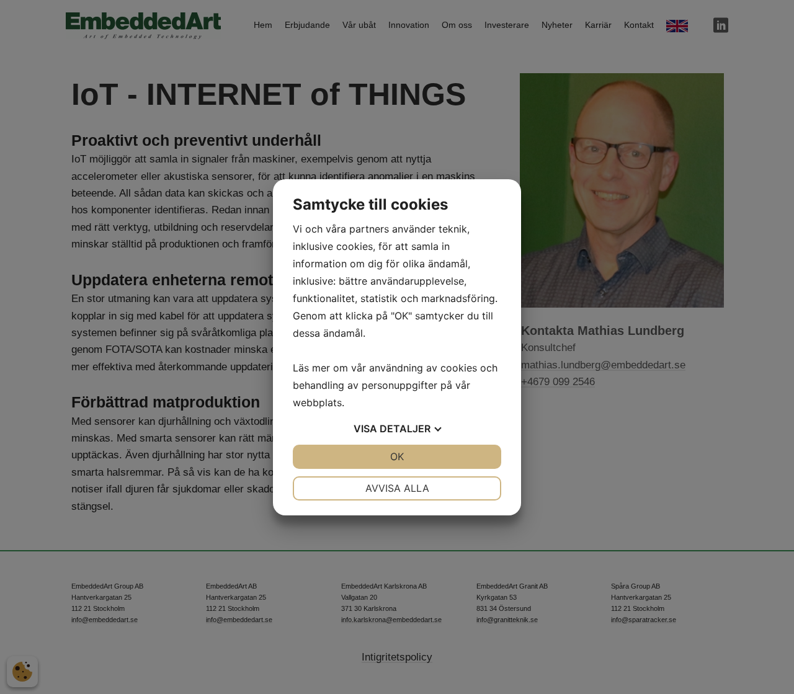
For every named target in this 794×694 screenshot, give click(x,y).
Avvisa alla (397, 488)
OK (397, 456)
